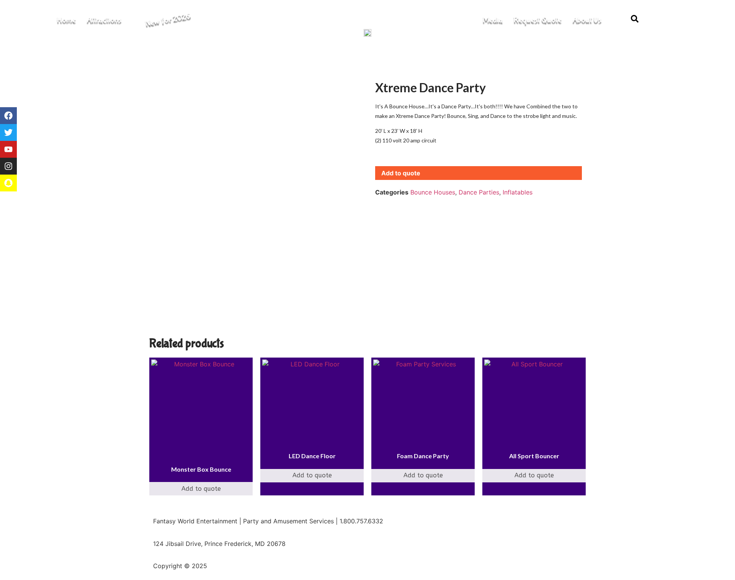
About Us (586, 20)
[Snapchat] (8, 183)
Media (493, 20)
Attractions (104, 20)
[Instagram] (8, 166)
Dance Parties (479, 192)
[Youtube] (8, 149)
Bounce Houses (432, 192)
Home (66, 20)
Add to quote (400, 173)
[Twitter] (8, 132)
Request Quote (537, 20)
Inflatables (517, 192)
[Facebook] (8, 115)
